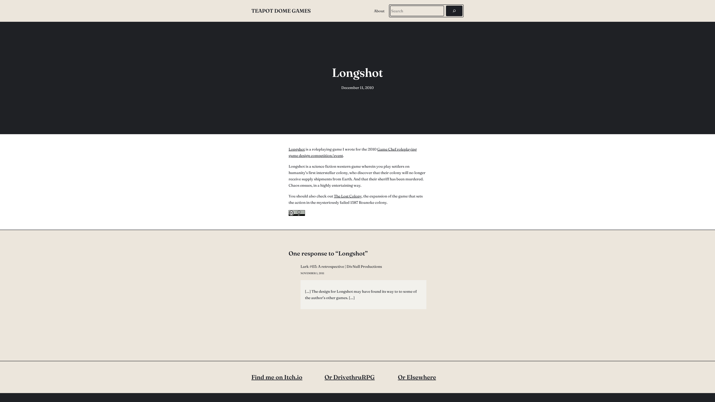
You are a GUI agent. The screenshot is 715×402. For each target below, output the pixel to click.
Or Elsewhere (417, 377)
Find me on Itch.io (276, 377)
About (379, 11)
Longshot (297, 149)
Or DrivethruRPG (350, 377)
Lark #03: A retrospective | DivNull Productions (341, 266)
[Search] (454, 11)
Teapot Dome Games (281, 11)
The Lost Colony (348, 196)
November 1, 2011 (312, 273)
